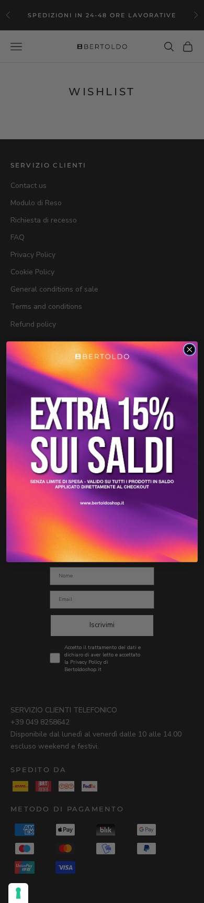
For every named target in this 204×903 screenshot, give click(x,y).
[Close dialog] (189, 349)
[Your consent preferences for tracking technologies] (18, 893)
